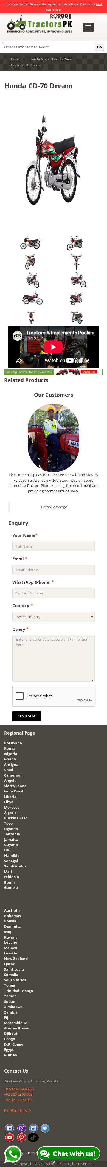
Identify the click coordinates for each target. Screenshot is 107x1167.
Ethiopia (11, 876)
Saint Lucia (14, 969)
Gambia (11, 887)
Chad (8, 769)
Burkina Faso (15, 818)
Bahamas (12, 915)
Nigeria (10, 753)
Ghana (10, 758)
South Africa (15, 980)
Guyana (11, 844)
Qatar (9, 963)
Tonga (9, 985)
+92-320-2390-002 (18, 1089)
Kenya (9, 748)
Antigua (11, 764)
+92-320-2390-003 (18, 1094)
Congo (9, 1038)
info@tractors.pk (18, 1110)
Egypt (9, 1049)
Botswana (13, 743)
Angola (10, 780)
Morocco (11, 807)
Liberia (10, 796)
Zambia (11, 1012)
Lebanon (12, 942)
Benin (9, 882)
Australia (12, 910)
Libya (8, 801)
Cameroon (13, 775)
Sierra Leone (15, 785)
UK (6, 850)
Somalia (11, 974)
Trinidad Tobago (18, 990)
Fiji (6, 1017)
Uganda (11, 828)
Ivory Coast (14, 791)
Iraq (7, 931)
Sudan (9, 1001)
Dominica (12, 926)
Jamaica (11, 839)
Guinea (10, 1054)
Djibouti (11, 1033)
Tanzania (12, 833)
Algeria (10, 812)
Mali (8, 871)
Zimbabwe (13, 1006)
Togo (8, 823)
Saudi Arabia (15, 866)
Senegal (11, 860)
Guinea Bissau (16, 1028)
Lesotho (11, 953)
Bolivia (10, 920)
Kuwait (10, 937)
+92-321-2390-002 (18, 1099)
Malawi (10, 947)
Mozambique (15, 1022)
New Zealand (16, 958)
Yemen (10, 995)
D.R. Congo (13, 1044)
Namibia (11, 855)
